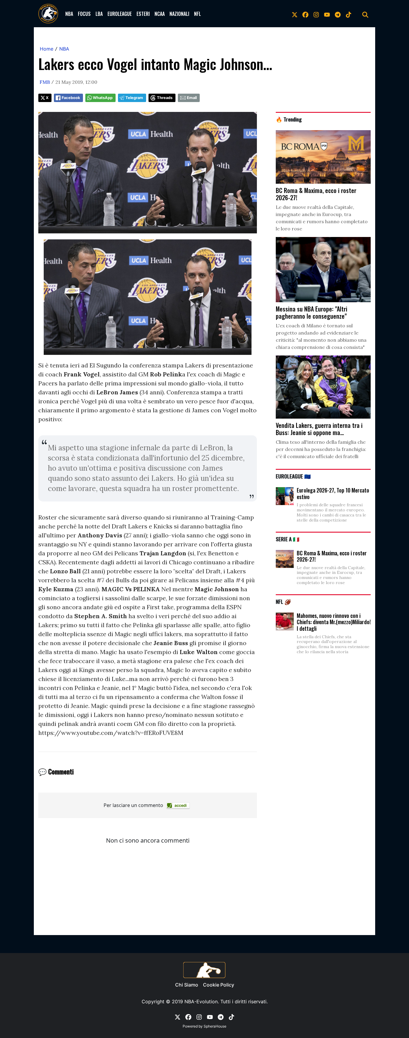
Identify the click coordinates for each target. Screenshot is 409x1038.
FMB (45, 82)
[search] (365, 14)
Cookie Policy (218, 985)
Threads (164, 97)
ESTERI (143, 13)
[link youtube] (327, 14)
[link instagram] (316, 14)
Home (46, 49)
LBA (99, 13)
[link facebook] (305, 14)
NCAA (159, 13)
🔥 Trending (289, 119)
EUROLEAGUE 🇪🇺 (293, 476)
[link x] (294, 14)
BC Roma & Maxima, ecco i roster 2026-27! (332, 556)
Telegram (134, 97)
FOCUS (84, 13)
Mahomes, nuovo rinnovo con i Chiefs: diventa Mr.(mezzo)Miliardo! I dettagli (334, 622)
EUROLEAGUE (119, 13)
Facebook (71, 97)
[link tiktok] (348, 14)
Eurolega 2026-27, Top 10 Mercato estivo (333, 493)
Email (192, 97)
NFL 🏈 (283, 601)
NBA (69, 13)
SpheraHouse (215, 1026)
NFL (197, 13)
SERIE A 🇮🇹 (287, 539)
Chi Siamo (186, 985)
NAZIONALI (179, 13)
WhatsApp (103, 97)
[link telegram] (337, 14)
